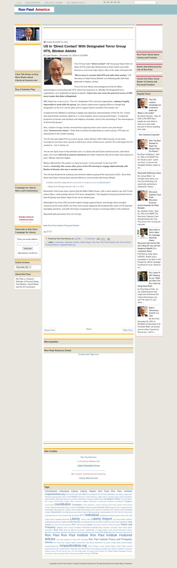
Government (56, 512)
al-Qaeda (54, 497)
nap (82, 522)
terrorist (52, 551)
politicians (60, 527)
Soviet (93, 549)
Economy (81, 507)
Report (129, 530)
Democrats (112, 505)
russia (102, 546)
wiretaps (87, 553)
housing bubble (105, 512)
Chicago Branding (103, 564)
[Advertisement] (112, 10)
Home (18, 2)
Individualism (104, 515)
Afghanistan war (112, 494)
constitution (59, 242)
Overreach (97, 525)
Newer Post (50, 330)
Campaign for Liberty (112, 499)
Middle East (66, 522)
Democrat (104, 505)
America (74, 497)
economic (73, 507)
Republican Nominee (76, 532)
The (57, 551)
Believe (52, 499)
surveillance (121, 549)
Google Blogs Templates (123, 564)
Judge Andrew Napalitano (54, 519)
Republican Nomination (60, 532)
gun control (78, 512)
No (53, 525)
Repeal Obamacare (120, 530)
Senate (61, 549)
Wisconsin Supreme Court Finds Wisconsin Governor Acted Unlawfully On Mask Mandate (149, 200)
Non (56, 525)
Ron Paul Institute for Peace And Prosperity (72, 539)
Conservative (49, 505)
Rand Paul (58, 530)
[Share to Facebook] (108, 239)
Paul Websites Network (76, 2)
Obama (90, 525)
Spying (98, 549)
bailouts (47, 499)
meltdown (129, 519)
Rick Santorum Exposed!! (149, 135)
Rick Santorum (106, 532)
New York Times (113, 522)
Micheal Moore (56, 522)
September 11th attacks (78, 549)
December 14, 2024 (76, 186)
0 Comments (90, 239)
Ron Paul (96, 242)
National (86, 522)
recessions (81, 530)
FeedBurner (33, 253)
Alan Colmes (62, 497)
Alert (69, 497)
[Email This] (100, 239)
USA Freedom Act (101, 551)
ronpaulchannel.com (51, 546)
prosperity (114, 527)
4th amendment (92, 494)
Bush (101, 499)
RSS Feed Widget (26, 222)
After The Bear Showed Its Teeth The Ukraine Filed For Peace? (155, 146)
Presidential (85, 527)
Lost (114, 519)
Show (89, 549)
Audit (121, 497)
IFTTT (49, 232)
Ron (130, 532)
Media (123, 519)
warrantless (80, 553)
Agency (121, 494)
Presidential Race (96, 527)
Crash (85, 505)
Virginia (110, 551)
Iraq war (123, 515)
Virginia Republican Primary (122, 551)
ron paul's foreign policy (112, 542)
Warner (67, 553)
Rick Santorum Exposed (120, 532)
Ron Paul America (66, 564)
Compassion (119, 501)
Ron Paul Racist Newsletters (92, 542)
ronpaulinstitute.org (67, 245)
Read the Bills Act (70, 530)
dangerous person (94, 505)
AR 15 (105, 497)
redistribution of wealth (94, 530)
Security (56, 549)
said (106, 78)
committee (110, 501)
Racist (125, 527)
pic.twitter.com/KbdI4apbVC (99, 182)
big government (69, 499)
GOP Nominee (115, 510)
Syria (127, 549)
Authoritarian (128, 497)
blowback (90, 499)
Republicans (87, 532)
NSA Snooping (81, 525)
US (73, 551)
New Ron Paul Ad (102, 522)
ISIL (127, 515)
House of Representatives (91, 512)
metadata (48, 522)
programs (106, 527)
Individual (68, 242)
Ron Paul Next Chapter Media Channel (68, 542)
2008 (80, 494)
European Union (114, 507)
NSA (74, 525)
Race (120, 527)
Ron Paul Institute (108, 242)
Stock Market (111, 549)
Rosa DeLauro (93, 546)
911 (99, 494)
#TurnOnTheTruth (72, 494)
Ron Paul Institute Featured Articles (63, 225)
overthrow (104, 525)
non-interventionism (64, 525)
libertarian (66, 519)
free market (96, 510)
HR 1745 (114, 512)
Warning (73, 553)
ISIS (130, 515)
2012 (84, 494)
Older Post (127, 330)
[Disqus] (88, 285)
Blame (85, 499)
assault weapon (113, 497)
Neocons (93, 522)
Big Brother (59, 499)
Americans (93, 497)
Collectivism (93, 501)
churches (78, 501)
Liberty (76, 242)
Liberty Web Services (88, 478)
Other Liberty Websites (53, 2)
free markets (104, 510)
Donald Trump (122, 505)
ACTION (104, 494)
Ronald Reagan (126, 542)
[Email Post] (98, 239)
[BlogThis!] (103, 239)
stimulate (104, 549)
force (74, 510)
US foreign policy (80, 551)
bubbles (96, 499)
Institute (111, 515)
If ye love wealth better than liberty (67, 515)
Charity (66, 501)
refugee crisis (107, 530)
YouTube (94, 553)
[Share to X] (106, 239)
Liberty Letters (86, 519)
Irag (115, 515)
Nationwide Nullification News (149, 173)
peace (118, 525)
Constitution (51, 491)
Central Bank (58, 501)
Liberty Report (85, 242)
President (77, 527)
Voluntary (61, 553)
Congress (128, 501)
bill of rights (78, 499)
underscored (62, 101)
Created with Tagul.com (88, 354)
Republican (48, 532)
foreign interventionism (83, 510)
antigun (100, 497)
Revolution (95, 532)
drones (67, 507)
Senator (67, 549)
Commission (102, 501)
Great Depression (68, 512)
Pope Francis (68, 527)
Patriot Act (112, 525)
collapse (85, 501)
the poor (68, 551)
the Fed (62, 551)
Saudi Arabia (121, 546)
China (72, 501)
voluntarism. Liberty (51, 553)
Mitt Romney (75, 522)
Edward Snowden (91, 507)
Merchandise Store (32, 2)
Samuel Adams (110, 546)
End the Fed (103, 507)
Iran (118, 515)
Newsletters (124, 522)
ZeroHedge (76, 214)
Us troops (90, 551)
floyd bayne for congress (62, 510)
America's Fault (84, 497)
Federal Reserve (126, 507)
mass (118, 519)
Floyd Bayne (49, 510)
